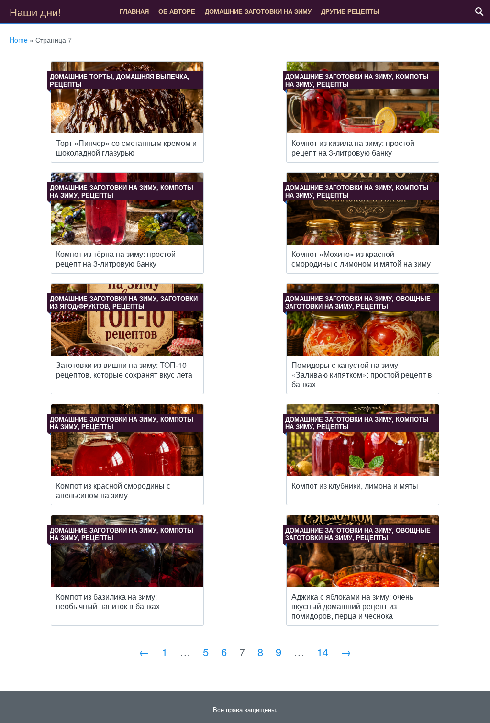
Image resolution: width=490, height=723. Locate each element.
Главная (134, 11)
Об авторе (176, 11)
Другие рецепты (350, 11)
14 (322, 651)
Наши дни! (35, 11)
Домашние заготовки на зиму (258, 11)
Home (19, 39)
